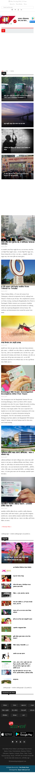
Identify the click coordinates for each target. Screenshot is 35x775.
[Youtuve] (18, 9)
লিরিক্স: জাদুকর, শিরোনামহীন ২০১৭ (21, 645)
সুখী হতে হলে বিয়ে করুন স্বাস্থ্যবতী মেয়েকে (22, 619)
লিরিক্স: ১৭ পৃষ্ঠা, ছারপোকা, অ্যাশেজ (21, 593)
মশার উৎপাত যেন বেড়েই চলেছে (11, 342)
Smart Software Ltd (23, 769)
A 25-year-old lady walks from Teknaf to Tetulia (15, 287)
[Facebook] (12, 9)
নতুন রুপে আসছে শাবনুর (18, 576)
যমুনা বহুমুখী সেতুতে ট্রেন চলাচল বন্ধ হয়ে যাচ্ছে (14, 123)
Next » (9, 526)
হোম (2, 71)
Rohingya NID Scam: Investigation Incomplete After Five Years (17, 393)
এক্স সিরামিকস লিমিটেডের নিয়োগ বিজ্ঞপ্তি (22, 567)
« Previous (4, 526)
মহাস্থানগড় (15, 679)
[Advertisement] (17, 51)
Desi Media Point (24, 767)
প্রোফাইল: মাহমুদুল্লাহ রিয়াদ (19, 627)
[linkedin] (21, 9)
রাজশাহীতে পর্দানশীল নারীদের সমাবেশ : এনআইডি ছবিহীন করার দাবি (16, 505)
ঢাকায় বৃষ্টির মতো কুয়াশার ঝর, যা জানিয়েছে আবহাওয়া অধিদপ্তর (17, 243)
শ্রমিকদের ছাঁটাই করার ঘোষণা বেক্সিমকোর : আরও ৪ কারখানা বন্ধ (17, 453)
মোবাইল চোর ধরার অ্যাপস (19, 653)
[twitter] (15, 9)
